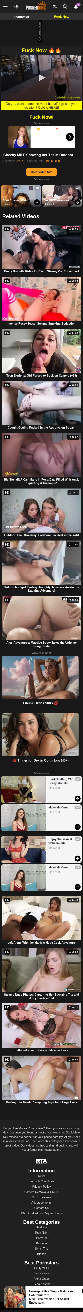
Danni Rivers (41, 1273)
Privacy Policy (41, 1186)
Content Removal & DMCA (41, 1192)
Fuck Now (61, 16)
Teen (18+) (41, 1232)
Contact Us (41, 1208)
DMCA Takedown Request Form (41, 1213)
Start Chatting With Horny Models (15, 200)
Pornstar (41, 1238)
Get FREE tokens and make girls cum (57, 200)
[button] (41, 78)
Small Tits (41, 1248)
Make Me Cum (58, 807)
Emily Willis (41, 1268)
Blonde (41, 1254)
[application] (41, 78)
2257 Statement (41, 1197)
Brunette (41, 1243)
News (41, 1176)
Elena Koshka (41, 1284)
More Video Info (41, 172)
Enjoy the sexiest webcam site (60, 841)
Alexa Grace (42, 1278)
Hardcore (41, 1227)
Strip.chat (8, 204)
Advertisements (41, 1202)
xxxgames (21, 16)
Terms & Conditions (41, 1181)
